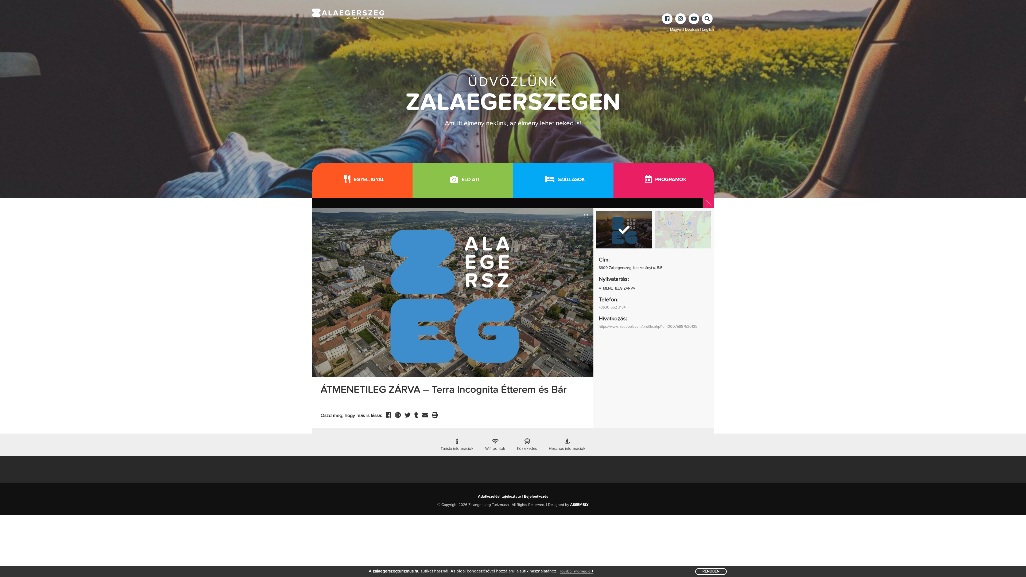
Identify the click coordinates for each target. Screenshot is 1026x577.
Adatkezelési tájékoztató (499, 496)
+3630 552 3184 (612, 307)
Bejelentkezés (536, 496)
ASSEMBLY (579, 505)
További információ (576, 571)
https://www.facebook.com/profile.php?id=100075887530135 (648, 327)
